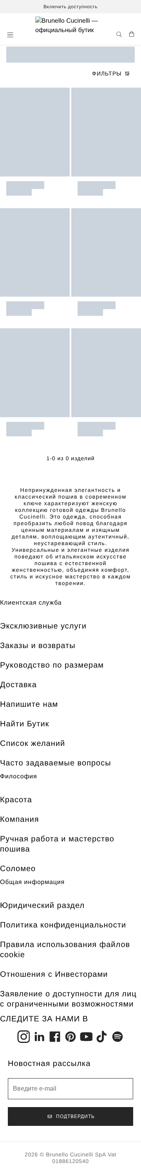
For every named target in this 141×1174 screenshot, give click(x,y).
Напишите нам (29, 704)
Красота (16, 800)
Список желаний (32, 743)
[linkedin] (39, 1036)
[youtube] (86, 1036)
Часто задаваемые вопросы (55, 763)
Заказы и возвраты (38, 645)
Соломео (18, 868)
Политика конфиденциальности (63, 925)
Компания (19, 819)
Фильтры (106, 73)
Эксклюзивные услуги (43, 626)
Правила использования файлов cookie (65, 949)
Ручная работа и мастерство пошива (57, 844)
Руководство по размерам (52, 665)
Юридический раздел (42, 905)
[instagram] (23, 1036)
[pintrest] (70, 1036)
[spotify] (117, 1036)
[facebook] (55, 1036)
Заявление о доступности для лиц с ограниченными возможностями (68, 999)
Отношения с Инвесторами (54, 974)
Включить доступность (70, 6)
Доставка (18, 685)
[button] (11, 35)
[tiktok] (102, 1036)
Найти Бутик (24, 724)
